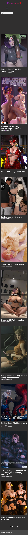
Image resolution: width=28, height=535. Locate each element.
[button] (7, 8)
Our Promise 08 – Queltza (11, 217)
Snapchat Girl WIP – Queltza (12, 320)
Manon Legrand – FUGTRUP (12, 265)
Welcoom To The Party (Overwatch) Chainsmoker (11, 128)
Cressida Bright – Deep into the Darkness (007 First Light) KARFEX (13, 473)
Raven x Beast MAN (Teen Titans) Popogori (11, 70)
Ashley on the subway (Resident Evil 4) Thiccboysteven (14, 377)
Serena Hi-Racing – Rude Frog (13, 172)
